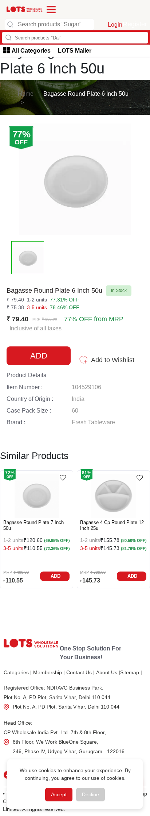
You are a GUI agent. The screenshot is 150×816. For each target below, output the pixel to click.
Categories (18, 672)
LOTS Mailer (74, 51)
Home (25, 94)
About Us (108, 672)
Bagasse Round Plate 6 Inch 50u (86, 94)
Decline (90, 794)
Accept (59, 794)
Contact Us (80, 672)
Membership (49, 672)
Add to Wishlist (112, 360)
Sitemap (131, 672)
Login (115, 25)
